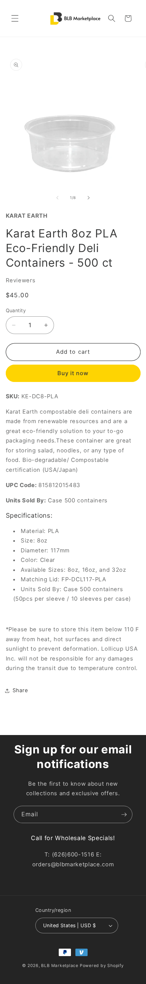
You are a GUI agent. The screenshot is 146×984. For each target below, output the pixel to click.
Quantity (16, 310)
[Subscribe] (124, 814)
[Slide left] (57, 197)
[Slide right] (88, 197)
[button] (15, 18)
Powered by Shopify (102, 965)
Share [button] (20, 690)
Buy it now (73, 373)
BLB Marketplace (59, 965)
